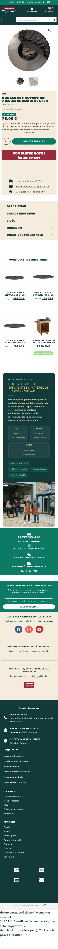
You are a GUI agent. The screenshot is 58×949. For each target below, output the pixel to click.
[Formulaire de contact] (5, 730)
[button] (49, 30)
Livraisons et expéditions (16, 761)
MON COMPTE (32, 12)
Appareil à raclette (13, 840)
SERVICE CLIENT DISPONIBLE (29, 557)
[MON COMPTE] (31, 8)
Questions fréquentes (25, 739)
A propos (10, 791)
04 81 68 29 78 (18, 714)
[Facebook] (18, 629)
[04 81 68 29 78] (5, 717)
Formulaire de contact (25, 728)
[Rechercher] (54, 19)
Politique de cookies (13, 809)
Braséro (7, 827)
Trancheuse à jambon (14, 852)
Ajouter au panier (34, 141)
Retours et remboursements (17, 771)
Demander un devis (13, 777)
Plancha (7, 848)
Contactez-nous (29, 708)
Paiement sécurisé (12, 766)
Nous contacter (11, 800)
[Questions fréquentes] (5, 741)
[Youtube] (39, 629)
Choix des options (43, 353)
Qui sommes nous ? (13, 796)
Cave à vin (9, 856)
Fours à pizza (10, 835)
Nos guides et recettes (15, 782)
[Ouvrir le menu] (4, 20)
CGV (6, 805)
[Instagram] (29, 629)
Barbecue (8, 844)
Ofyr (4, 93)
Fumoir (7, 831)
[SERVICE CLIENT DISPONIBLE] (29, 554)
